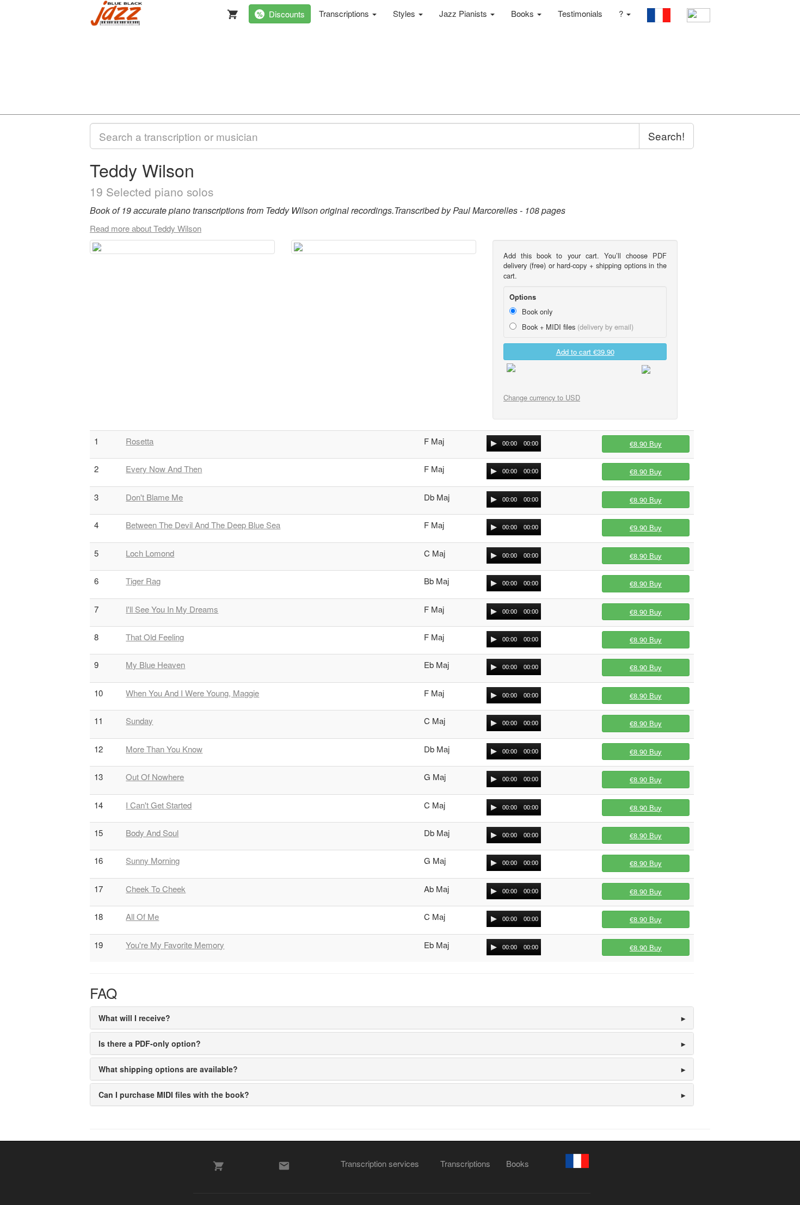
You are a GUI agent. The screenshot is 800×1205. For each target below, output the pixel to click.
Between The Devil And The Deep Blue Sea (203, 524)
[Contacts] (284, 1166)
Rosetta (139, 441)
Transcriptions (345, 13)
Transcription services (380, 1163)
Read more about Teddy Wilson (145, 228)
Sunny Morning (153, 860)
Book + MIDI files (576, 327)
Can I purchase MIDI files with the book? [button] (174, 1094)
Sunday (139, 720)
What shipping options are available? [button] (168, 1069)
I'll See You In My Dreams (172, 609)
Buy (646, 443)
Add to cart (585, 352)
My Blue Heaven (155, 664)
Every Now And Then (164, 468)
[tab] (391, 1018)
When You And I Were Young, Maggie (192, 693)
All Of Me (142, 916)
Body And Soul (152, 832)
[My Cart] (230, 12)
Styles (405, 13)
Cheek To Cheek (156, 888)
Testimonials (580, 13)
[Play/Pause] (493, 443)
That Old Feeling (155, 636)
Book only (536, 311)
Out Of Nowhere (155, 776)
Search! (666, 135)
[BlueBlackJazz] (117, 13)
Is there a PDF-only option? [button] (150, 1043)
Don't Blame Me (154, 497)
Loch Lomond (150, 553)
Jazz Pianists (464, 13)
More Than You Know (164, 749)
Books (523, 13)
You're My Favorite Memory (175, 944)
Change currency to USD (541, 397)
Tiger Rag (143, 580)
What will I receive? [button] (134, 1017)
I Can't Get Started (159, 805)
